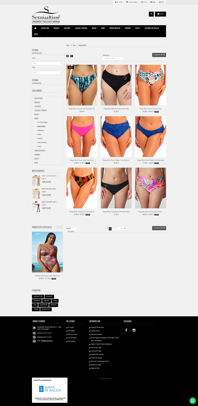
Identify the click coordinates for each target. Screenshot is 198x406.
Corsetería (38, 98)
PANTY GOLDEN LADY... (49, 176)
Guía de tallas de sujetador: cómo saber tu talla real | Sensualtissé (105, 339)
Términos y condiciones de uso (100, 361)
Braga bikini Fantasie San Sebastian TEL (82, 109)
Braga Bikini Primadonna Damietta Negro (116, 212)
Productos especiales (42, 227)
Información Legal (96, 348)
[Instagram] (134, 329)
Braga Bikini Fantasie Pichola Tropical (82, 212)
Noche (36, 114)
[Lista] (71, 56)
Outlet (36, 158)
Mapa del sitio (95, 368)
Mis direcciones (72, 334)
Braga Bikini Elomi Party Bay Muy (150, 109)
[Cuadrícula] (67, 56)
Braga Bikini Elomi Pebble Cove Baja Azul (150, 160)
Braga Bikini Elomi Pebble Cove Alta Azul (116, 160)
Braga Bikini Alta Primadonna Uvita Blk (116, 109)
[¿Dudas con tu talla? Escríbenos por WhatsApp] (193, 400)
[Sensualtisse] (47, 14)
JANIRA (36, 309)
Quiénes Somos (95, 331)
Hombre (37, 154)
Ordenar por (106, 55)
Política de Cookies (96, 358)
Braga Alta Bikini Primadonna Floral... (150, 212)
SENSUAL (53, 305)
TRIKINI (39, 146)
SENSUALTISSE (38, 296)
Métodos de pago (96, 365)
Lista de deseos (132, 2)
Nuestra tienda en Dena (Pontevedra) (101, 344)
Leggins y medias (40, 110)
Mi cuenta (119, 2)
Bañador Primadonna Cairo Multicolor (47, 276)
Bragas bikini (41, 126)
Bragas (37, 102)
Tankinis (39, 138)
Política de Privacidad (97, 354)
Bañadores (40, 130)
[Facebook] (126, 329)
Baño (36, 118)
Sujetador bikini (42, 122)
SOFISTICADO (46, 309)
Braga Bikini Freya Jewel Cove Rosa (82, 160)
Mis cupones (71, 341)
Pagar (153, 2)
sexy (35, 305)
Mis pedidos (71, 331)
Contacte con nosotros (97, 327)
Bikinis (39, 134)
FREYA (55, 301)
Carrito (145, 2)
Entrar (162, 2)
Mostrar (68, 228)
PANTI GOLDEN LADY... (49, 189)
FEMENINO (37, 301)
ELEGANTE (49, 296)
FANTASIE (46, 301)
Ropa (36, 162)
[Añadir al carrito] (143, 82)
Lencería (37, 106)
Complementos (42, 142)
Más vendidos (38, 170)
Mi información (72, 338)
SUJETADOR (43, 305)
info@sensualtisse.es (47, 341)
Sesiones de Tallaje (96, 334)
